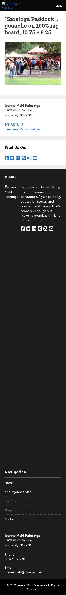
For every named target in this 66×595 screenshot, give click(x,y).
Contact (10, 519)
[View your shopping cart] (42, 5)
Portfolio (11, 501)
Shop (8, 510)
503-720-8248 (14, 124)
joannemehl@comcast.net (22, 129)
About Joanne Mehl (18, 492)
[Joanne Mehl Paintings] (16, 5)
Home (9, 483)
